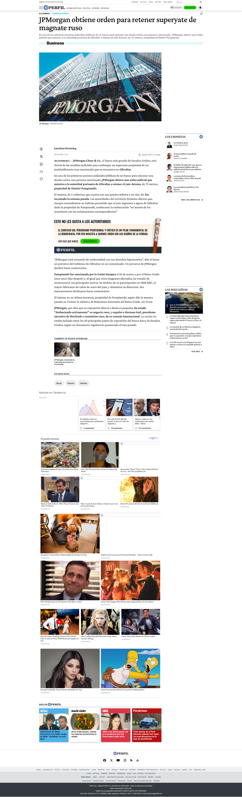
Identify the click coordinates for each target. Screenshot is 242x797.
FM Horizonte (150, 773)
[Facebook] (104, 760)
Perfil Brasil (168, 2)
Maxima (158, 777)
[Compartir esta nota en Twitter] (41, 156)
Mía (134, 773)
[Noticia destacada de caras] (115, 711)
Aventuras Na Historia (115, 777)
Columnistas (175, 137)
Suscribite (190, 8)
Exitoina (177, 770)
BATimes (140, 773)
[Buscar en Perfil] (201, 2)
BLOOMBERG (44, 13)
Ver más (195, 352)
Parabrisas (121, 773)
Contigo (102, 777)
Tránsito (156, 781)
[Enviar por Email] (41, 171)
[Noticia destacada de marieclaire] (84, 711)
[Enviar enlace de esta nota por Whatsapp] (41, 164)
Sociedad (105, 8)
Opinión (95, 8)
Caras (151, 2)
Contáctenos (111, 781)
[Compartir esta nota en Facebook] (41, 149)
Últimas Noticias (74, 8)
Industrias (83, 383)
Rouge (129, 773)
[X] (111, 760)
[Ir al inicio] (54, 7)
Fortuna (112, 773)
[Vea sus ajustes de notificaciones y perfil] (200, 7)
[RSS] (131, 760)
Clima (94, 770)
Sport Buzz (142, 777)
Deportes (101, 770)
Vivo (190, 770)
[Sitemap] (137, 760)
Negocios (70, 383)
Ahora (38, 770)
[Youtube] (118, 760)
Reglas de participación (142, 781)
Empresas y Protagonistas (148, 770)
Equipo (129, 781)
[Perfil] (54, 704)
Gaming (184, 770)
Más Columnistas (190, 200)
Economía (65, 770)
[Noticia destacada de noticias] (53, 711)
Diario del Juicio (200, 770)
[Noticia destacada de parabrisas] (146, 711)
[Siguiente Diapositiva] (159, 417)
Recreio (151, 777)
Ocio (108, 770)
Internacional (84, 770)
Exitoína (158, 2)
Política (87, 8)
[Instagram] (125, 760)
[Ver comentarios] (201, 14)
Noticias (143, 2)
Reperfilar (123, 770)
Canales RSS (86, 781)
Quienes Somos (98, 781)
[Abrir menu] (41, 8)
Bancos (59, 383)
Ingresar (178, 8)
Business (135, 2)
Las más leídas (176, 289)
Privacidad (121, 781)
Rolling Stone (130, 777)
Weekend (104, 773)
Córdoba (114, 770)
